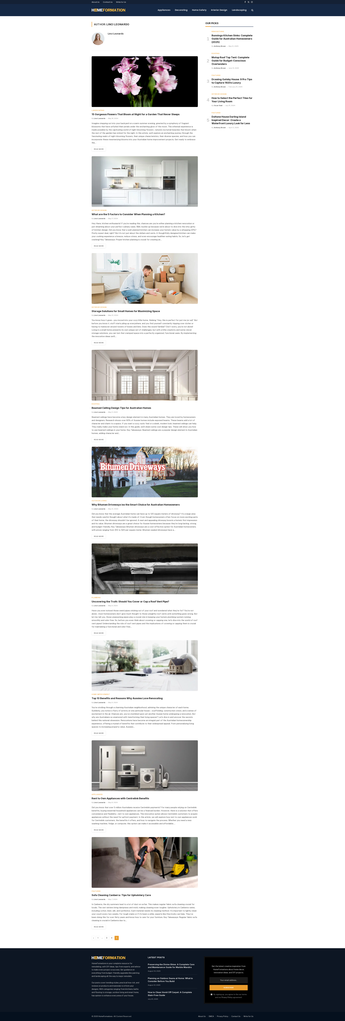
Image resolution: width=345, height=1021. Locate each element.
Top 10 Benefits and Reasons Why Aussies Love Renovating (127, 698)
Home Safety (199, 10)
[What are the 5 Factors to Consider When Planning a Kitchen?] (145, 181)
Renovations (218, 31)
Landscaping (239, 10)
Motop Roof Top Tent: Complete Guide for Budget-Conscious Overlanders (230, 60)
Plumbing (96, 597)
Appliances (164, 10)
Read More (99, 149)
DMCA (211, 1016)
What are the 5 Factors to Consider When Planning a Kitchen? (128, 214)
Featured (96, 891)
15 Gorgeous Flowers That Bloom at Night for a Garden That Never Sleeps (136, 114)
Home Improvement (101, 694)
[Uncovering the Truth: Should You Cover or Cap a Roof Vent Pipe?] (145, 568)
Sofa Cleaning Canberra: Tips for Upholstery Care (121, 895)
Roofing (95, 404)
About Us (95, 2)
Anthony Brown (220, 46)
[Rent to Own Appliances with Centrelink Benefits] (145, 765)
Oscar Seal (218, 105)
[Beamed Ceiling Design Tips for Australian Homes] (145, 375)
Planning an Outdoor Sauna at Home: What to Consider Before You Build (170, 979)
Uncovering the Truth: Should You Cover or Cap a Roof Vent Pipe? (130, 601)
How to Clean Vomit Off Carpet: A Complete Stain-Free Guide (170, 993)
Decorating (181, 10)
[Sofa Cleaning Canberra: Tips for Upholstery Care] (145, 862)
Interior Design (219, 10)
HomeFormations (106, 1016)
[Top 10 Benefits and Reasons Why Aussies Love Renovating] (145, 665)
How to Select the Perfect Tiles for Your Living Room (232, 100)
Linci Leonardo (116, 33)
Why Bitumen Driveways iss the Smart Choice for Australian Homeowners (136, 504)
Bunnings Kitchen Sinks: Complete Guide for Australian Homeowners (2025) (232, 38)
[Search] (252, 10)
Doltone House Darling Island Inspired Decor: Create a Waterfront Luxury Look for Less (231, 120)
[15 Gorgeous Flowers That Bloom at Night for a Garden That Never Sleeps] (145, 81)
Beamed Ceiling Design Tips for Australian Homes (121, 407)
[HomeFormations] (108, 10)
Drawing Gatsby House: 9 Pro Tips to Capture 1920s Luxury (232, 81)
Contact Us (108, 2)
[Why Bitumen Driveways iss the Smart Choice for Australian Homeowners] (145, 472)
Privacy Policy (227, 997)
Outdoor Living (99, 501)
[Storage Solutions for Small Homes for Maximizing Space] (145, 278)
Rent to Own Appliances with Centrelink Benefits (120, 798)
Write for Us (121, 2)
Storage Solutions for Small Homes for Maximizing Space (126, 311)
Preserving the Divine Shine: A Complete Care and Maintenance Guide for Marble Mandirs (171, 966)
